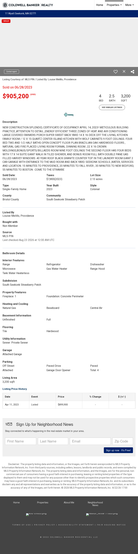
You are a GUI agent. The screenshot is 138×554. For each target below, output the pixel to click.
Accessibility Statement (76, 525)
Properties (115, 6)
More (130, 6)
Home (99, 5)
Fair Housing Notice (111, 525)
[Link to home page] (29, 5)
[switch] (115, 72)
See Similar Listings (112, 107)
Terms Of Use (21, 525)
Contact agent (11, 72)
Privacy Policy (44, 525)
